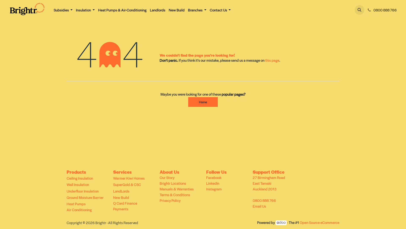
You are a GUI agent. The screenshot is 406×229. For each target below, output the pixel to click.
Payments (120, 208)
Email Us (259, 206)
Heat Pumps (76, 203)
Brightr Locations (173, 183)
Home (203, 102)
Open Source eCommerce (319, 222)
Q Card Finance (125, 203)
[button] (359, 10)
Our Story (167, 177)
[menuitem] (122, 10)
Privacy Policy (170, 200)
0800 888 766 (264, 200)
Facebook (213, 177)
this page (272, 60)
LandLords (121, 191)
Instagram (214, 188)
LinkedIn (212, 183)
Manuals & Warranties (177, 188)
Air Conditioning (79, 209)
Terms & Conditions (175, 194)
